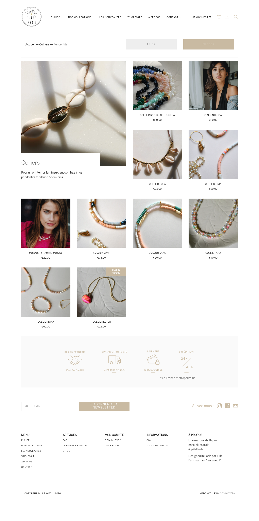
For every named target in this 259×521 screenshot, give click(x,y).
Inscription (112, 445)
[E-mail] (235, 406)
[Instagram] (219, 406)
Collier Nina (46, 321)
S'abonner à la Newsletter (104, 406)
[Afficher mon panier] (219, 18)
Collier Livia (213, 184)
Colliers (44, 44)
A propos (154, 17)
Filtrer (209, 44)
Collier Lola (157, 184)
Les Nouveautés (110, 17)
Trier (151, 44)
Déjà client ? (113, 440)
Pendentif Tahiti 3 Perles (45, 252)
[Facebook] (227, 406)
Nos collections (79, 17)
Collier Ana (213, 253)
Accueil (30, 44)
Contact (172, 17)
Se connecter (202, 17)
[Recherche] (236, 18)
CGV (148, 440)
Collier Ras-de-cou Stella (157, 115)
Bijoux (213, 440)
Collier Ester (102, 321)
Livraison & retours (75, 445)
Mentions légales (157, 445)
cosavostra (227, 493)
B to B (66, 450)
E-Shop (55, 17)
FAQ (65, 440)
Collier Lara (157, 252)
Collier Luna (101, 252)
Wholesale (134, 17)
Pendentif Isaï (213, 115)
